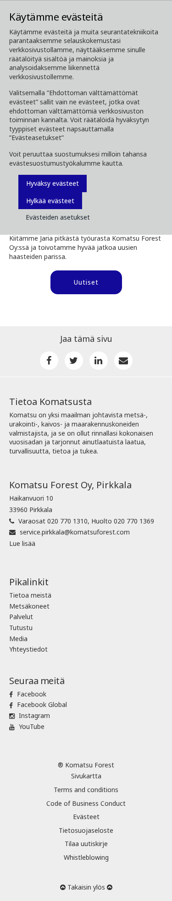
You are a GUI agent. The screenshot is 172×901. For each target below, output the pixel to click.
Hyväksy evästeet (52, 183)
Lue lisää (22, 543)
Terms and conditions (86, 789)
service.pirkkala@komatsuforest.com (75, 532)
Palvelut (21, 616)
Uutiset (86, 282)
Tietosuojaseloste (86, 830)
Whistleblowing (86, 857)
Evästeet (86, 816)
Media (18, 638)
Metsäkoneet (29, 606)
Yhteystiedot (28, 649)
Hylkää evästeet (50, 200)
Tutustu (21, 627)
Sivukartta (86, 776)
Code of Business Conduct (86, 803)
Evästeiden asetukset (58, 217)
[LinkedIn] (98, 360)
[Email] (123, 360)
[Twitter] (74, 360)
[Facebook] (49, 360)
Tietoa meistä (30, 595)
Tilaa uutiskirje (86, 843)
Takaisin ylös (86, 887)
